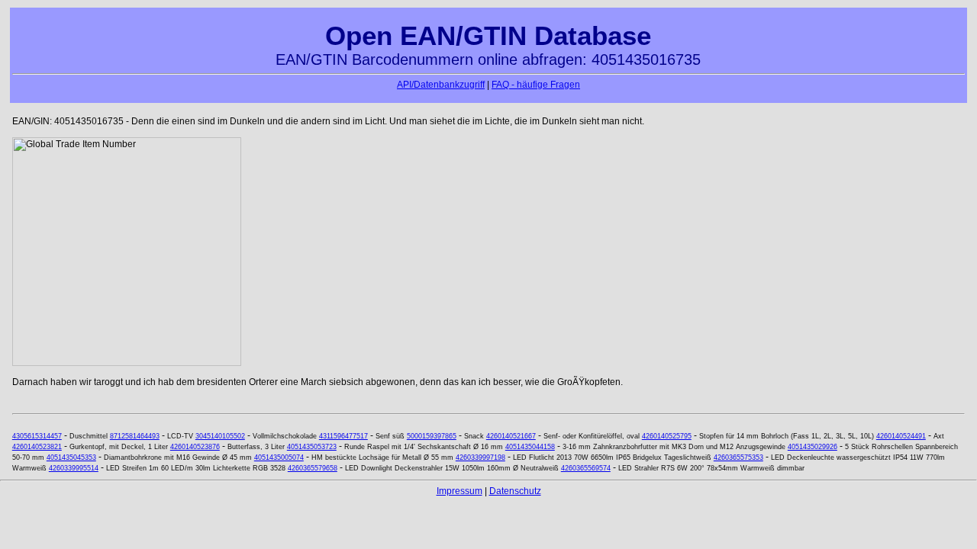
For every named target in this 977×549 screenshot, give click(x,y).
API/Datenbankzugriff (441, 84)
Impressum (459, 491)
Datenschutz (515, 491)
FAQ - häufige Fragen (536, 84)
